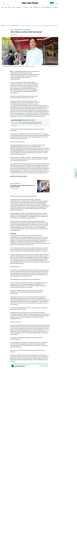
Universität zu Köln (14, 25)
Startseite (3, 25)
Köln (8, 25)
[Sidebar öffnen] (3, 7)
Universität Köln (41, 237)
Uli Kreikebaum (14, 34)
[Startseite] (30, 3)
